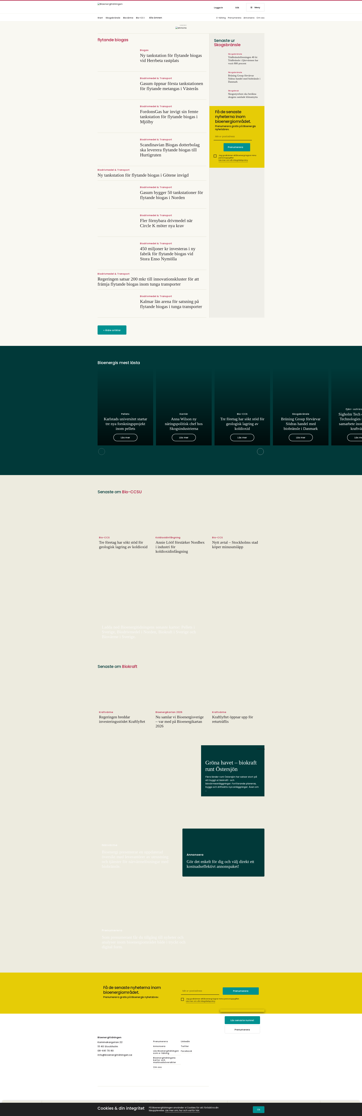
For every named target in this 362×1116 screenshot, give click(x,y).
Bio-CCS (140, 18)
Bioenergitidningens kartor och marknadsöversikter (164, 1060)
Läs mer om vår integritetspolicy (233, 160)
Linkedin (185, 1041)
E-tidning (221, 18)
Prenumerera (234, 18)
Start (100, 18)
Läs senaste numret (242, 1020)
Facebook (186, 1051)
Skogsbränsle (113, 18)
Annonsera (249, 18)
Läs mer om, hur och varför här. (182, 1110)
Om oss (260, 18)
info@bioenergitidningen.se (115, 1055)
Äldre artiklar (112, 330)
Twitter (185, 1046)
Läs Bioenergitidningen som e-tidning (166, 1052)
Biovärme (128, 18)
